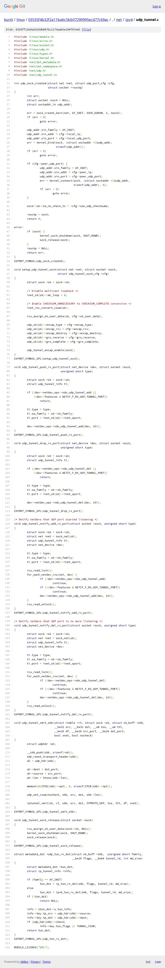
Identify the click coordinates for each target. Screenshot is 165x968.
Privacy (35, 962)
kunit (8, 19)
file (86, 29)
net (119, 19)
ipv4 (129, 19)
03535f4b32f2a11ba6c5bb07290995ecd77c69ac (68, 19)
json (158, 961)
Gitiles (24, 962)
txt (148, 961)
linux (20, 19)
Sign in (157, 6)
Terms (46, 962)
